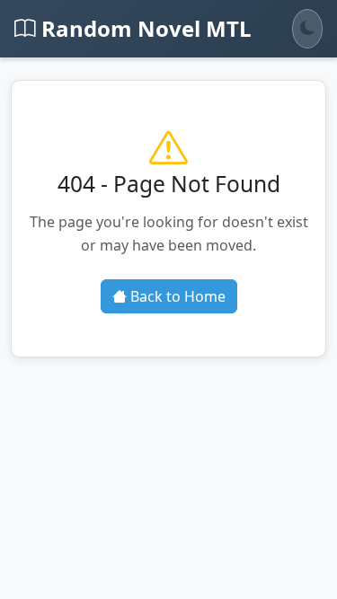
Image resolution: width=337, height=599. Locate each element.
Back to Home (176, 296)
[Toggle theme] (307, 28)
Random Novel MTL (144, 28)
